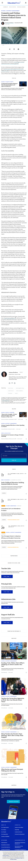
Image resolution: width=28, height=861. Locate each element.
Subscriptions (4, 842)
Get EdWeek (4, 840)
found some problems (9, 318)
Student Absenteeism (11, 505)
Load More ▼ (14, 785)
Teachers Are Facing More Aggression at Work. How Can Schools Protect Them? (12, 700)
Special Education (5, 433)
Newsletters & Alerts (5, 844)
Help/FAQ (17, 829)
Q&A (18, 731)
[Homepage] (14, 2)
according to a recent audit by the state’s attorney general (12, 62)
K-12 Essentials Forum (15, 479)
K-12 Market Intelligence (20, 849)
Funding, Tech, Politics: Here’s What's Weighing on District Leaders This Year (12, 664)
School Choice (10, 388)
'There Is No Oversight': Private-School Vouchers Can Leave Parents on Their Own (9, 416)
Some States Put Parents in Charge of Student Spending (12, 435)
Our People (3, 831)
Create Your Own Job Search (13, 631)
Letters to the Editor (19, 827)
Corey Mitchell (4, 429)
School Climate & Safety (7, 81)
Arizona (16, 393)
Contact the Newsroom (19, 834)
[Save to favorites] (14, 49)
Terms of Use (19, 858)
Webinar (19, 505)
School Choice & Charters (7, 412)
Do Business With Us (20, 840)
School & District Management (10, 10)
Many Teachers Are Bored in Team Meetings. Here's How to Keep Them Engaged (12, 735)
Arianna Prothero (9, 22)
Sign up (14, 460)
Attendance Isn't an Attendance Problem (10, 509)
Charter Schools (11, 390)
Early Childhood (5, 479)
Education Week (17, 374)
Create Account (13, 801)
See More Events (14, 555)
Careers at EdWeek (5, 836)
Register (3, 519)
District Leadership (19, 390)
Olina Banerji (4, 672)
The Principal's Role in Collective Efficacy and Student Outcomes (11, 537)
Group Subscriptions (5, 847)
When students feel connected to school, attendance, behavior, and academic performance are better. (12, 89)
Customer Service (18, 831)
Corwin (17, 519)
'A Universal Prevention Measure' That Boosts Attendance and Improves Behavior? (9, 85)
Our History (3, 829)
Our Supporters (4, 834)
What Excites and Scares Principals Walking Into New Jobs (12, 770)
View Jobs (7, 576)
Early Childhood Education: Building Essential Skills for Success (12, 483)
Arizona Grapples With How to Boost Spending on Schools (12, 426)
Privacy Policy (6, 855)
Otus (17, 547)
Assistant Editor (11, 374)
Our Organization (5, 827)
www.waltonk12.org (5, 400)
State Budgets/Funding (20, 388)
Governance (10, 393)
